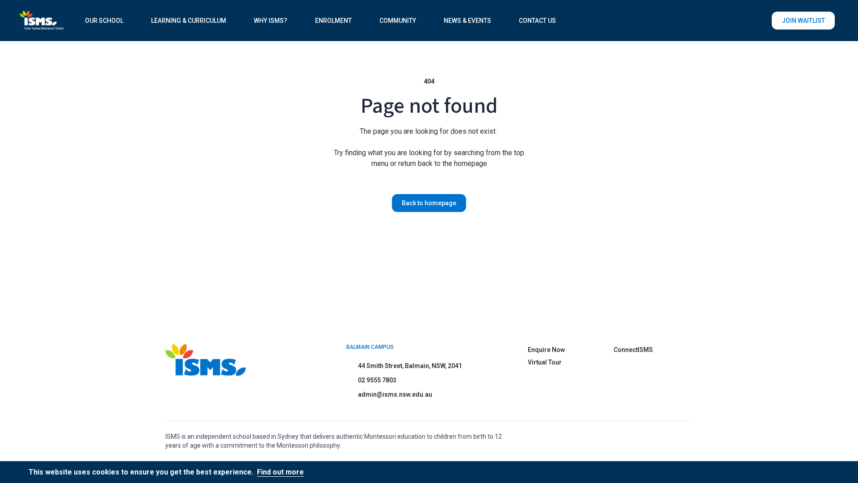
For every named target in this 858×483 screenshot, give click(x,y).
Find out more (280, 472)
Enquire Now (546, 349)
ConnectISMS (633, 349)
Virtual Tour (545, 362)
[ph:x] (838, 472)
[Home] (41, 20)
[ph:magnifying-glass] (759, 21)
